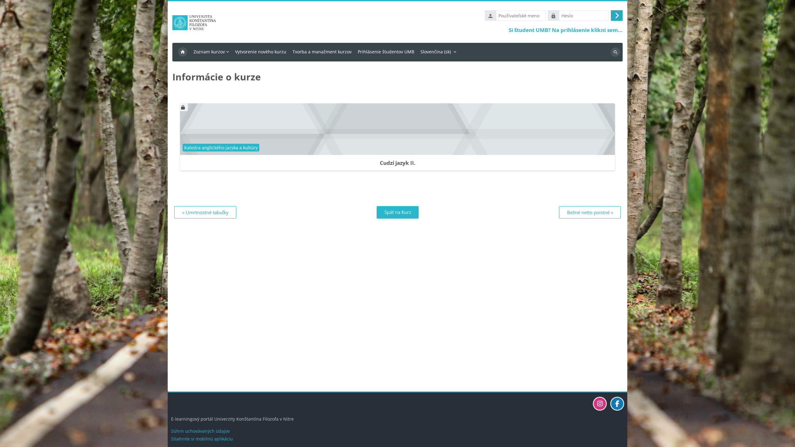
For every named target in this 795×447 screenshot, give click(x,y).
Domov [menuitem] (182, 52)
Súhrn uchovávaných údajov (200, 431)
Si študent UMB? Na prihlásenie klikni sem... (566, 30)
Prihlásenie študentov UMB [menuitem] (386, 52)
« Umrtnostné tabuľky (205, 212)
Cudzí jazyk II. (398, 162)
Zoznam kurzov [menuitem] (209, 52)
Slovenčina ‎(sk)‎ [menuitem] (435, 52)
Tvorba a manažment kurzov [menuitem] (322, 52)
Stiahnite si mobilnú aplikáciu (202, 439)
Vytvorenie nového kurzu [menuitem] (260, 52)
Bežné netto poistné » (590, 212)
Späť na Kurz (397, 212)
